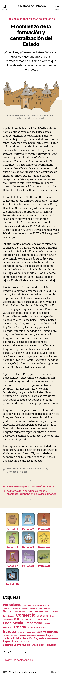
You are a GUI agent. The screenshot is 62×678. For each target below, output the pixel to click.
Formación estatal (38, 468)
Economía (43, 619)
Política (17, 638)
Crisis (52, 616)
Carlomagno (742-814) (41, 605)
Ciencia (7, 611)
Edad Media (13, 468)
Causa (15, 608)
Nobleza (7, 638)
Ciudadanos (43, 611)
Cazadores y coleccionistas (39, 608)
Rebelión (27, 638)
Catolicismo (7, 608)
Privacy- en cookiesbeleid (18, 659)
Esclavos (8, 627)
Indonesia (41, 636)
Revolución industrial (25, 642)
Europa (9, 631)
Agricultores (12, 605)
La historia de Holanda (31, 6)
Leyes (49, 635)
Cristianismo (8, 620)
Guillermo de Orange (10, 636)
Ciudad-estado (19, 611)
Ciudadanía (53, 611)
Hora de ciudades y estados (24, 19)
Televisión (50, 644)
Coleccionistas (8, 616)
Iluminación (31, 636)
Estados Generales (36, 627)
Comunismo (42, 616)
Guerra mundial (47, 632)
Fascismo (21, 632)
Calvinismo (27, 605)
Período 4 (49, 19)
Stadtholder (38, 645)
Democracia (30, 619)
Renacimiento (52, 639)
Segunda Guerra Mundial (16, 644)
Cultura (18, 619)
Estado (20, 627)
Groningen (12, 471)
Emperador (33, 623)
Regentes (40, 638)
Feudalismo (30, 632)
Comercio (25, 615)
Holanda (23, 471)
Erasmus (46, 624)
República (9, 641)
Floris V (24, 468)
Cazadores (23, 608)
